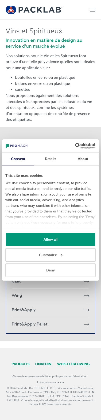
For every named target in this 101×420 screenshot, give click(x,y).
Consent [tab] (18, 159)
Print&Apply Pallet (29, 324)
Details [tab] (50, 159)
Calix (16, 281)
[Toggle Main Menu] (92, 10)
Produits (21, 363)
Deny (50, 270)
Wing (17, 295)
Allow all (50, 239)
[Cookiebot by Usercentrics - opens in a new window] (75, 146)
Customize (48, 255)
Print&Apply (24, 310)
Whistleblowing (73, 363)
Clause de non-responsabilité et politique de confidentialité (49, 376)
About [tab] (83, 159)
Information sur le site (50, 382)
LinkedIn (43, 363)
